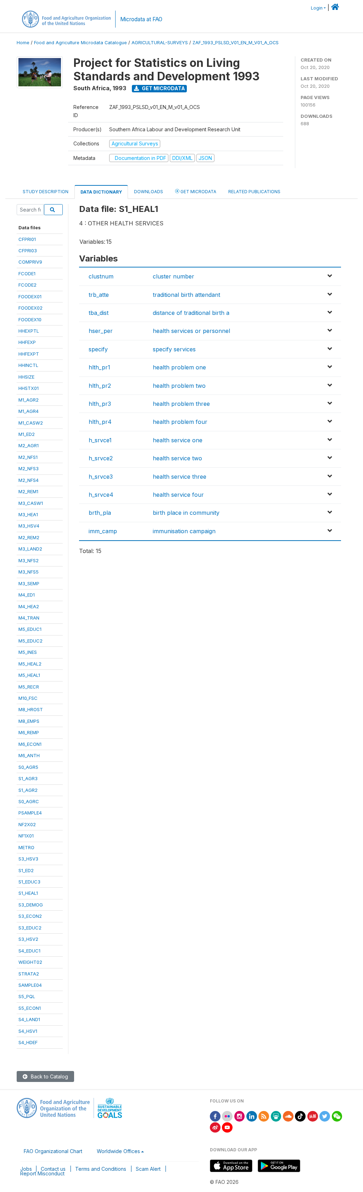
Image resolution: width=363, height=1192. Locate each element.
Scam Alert (148, 1169)
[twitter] (324, 1116)
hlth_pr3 (100, 403)
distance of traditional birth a (191, 312)
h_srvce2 (101, 458)
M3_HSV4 (28, 526)
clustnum (101, 276)
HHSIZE (26, 377)
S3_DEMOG (30, 905)
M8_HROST (30, 709)
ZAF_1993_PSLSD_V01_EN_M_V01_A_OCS (235, 42)
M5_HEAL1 (29, 675)
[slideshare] (276, 1116)
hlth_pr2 (100, 385)
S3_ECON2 (30, 916)
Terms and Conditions (100, 1169)
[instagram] (239, 1116)
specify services (174, 349)
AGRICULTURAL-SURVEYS (160, 42)
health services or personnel (191, 330)
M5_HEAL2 (29, 664)
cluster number (173, 276)
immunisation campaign (184, 531)
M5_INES (27, 652)
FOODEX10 (29, 319)
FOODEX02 (30, 308)
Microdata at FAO (141, 19)
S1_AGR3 (28, 778)
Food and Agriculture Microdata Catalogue (80, 42)
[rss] (263, 1116)
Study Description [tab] (45, 191)
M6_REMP (28, 732)
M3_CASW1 (30, 503)
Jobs (26, 1169)
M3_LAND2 (30, 549)
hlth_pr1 (99, 367)
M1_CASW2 (30, 423)
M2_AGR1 (28, 445)
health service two (177, 458)
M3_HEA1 (28, 514)
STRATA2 (28, 974)
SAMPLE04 (30, 985)
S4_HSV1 (27, 1031)
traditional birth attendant (186, 294)
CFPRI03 (27, 250)
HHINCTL (28, 365)
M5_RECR (28, 687)
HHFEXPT (28, 354)
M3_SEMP (28, 583)
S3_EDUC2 (29, 928)
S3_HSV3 (28, 859)
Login (317, 8)
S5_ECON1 (29, 1008)
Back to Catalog (48, 1076)
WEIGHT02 (30, 962)
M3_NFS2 (28, 560)
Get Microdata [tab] (197, 191)
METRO (26, 847)
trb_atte (99, 294)
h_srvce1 (100, 440)
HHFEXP (27, 342)
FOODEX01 (29, 296)
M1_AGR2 (28, 400)
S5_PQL (26, 996)
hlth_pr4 (100, 421)
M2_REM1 (28, 491)
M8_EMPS (28, 721)
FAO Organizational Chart (53, 1151)
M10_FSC (28, 698)
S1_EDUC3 (29, 882)
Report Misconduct (42, 1173)
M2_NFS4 (28, 480)
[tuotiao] (312, 1116)
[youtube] (227, 1127)
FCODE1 (26, 273)
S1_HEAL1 (28, 893)
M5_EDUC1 (29, 629)
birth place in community (186, 512)
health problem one (179, 367)
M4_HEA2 (28, 606)
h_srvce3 (101, 476)
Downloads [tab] (148, 191)
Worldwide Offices (118, 1151)
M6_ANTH (29, 755)
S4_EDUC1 (29, 951)
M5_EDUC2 (30, 641)
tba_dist (98, 312)
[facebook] (215, 1116)
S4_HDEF (28, 1042)
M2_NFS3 (28, 468)
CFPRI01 (27, 239)
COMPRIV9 (30, 262)
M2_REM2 (28, 537)
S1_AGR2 (28, 790)
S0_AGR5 (28, 767)
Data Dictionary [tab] (101, 192)
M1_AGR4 (28, 411)
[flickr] (227, 1116)
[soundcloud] (288, 1116)
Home (23, 42)
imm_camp (103, 531)
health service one (177, 440)
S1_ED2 (26, 870)
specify (98, 349)
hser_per (101, 330)
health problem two (179, 385)
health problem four (180, 421)
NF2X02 (27, 824)
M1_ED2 (26, 434)
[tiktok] (300, 1116)
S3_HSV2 (28, 939)
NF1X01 (26, 836)
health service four (178, 494)
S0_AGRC (28, 801)
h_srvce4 (101, 494)
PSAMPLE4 (30, 813)
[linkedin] (251, 1116)
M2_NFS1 (28, 457)
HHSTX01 (28, 388)
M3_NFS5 (28, 572)
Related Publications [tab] (254, 191)
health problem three (181, 403)
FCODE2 (27, 285)
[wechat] (337, 1116)
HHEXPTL (28, 331)
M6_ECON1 (29, 744)
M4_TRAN (28, 618)
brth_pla (100, 512)
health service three (179, 476)
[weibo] (215, 1127)
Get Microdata (163, 88)
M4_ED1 (26, 595)
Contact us (53, 1169)
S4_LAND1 (29, 1019)
